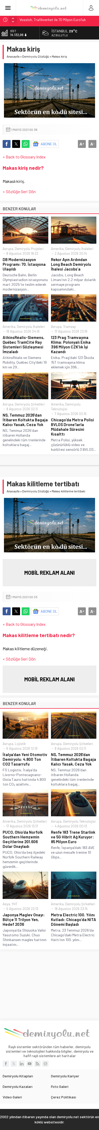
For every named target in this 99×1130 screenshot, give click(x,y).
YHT (14, 904)
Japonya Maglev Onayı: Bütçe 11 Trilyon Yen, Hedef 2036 (24, 919)
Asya (6, 904)
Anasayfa (13, 56)
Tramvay (69, 326)
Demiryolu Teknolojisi (79, 821)
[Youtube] (29, 1064)
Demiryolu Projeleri (29, 249)
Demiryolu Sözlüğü (35, 56)
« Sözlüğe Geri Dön (19, 191)
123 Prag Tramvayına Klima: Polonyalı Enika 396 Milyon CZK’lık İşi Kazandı (71, 344)
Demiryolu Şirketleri (30, 404)
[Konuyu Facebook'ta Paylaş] (7, 144)
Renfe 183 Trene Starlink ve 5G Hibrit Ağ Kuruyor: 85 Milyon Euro (73, 837)
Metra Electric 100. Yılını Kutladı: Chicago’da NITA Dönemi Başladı (73, 919)
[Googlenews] (45, 1064)
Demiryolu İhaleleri (79, 249)
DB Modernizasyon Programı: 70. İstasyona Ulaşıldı (24, 264)
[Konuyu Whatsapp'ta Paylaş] (26, 144)
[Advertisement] (49, 985)
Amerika (57, 249)
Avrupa (8, 249)
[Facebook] (6, 1064)
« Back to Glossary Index (24, 156)
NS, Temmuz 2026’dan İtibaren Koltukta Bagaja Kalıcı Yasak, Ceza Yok (25, 420)
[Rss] (37, 1064)
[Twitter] (14, 1064)
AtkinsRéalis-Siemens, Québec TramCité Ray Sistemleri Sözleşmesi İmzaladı (23, 344)
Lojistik (20, 744)
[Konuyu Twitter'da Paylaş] (16, 144)
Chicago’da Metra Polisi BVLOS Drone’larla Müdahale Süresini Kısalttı (72, 426)
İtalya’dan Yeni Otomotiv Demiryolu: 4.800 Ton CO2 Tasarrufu (25, 759)
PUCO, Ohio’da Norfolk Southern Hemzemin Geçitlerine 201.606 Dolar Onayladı (23, 839)
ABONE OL (49, 144)
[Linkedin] (21, 1064)
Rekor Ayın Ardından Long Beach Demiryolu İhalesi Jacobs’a (71, 264)
